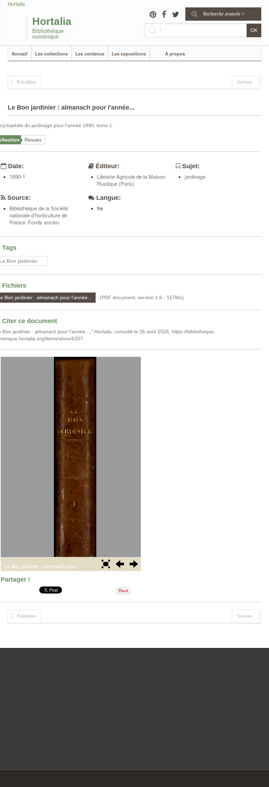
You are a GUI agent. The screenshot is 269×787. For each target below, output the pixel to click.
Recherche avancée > (223, 14)
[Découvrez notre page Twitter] (175, 15)
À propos (175, 53)
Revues (33, 140)
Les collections (51, 53)
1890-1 (17, 176)
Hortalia (16, 3)
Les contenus (89, 53)
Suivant (244, 82)
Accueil (20, 53)
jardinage (195, 176)
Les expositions (129, 53)
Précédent (26, 82)
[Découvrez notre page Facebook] (164, 15)
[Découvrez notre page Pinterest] (153, 15)
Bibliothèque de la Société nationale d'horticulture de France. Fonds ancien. (38, 215)
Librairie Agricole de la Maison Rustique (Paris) (131, 180)
